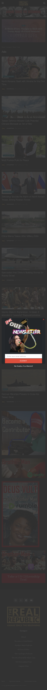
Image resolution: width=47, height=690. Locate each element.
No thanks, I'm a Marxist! (23, 366)
